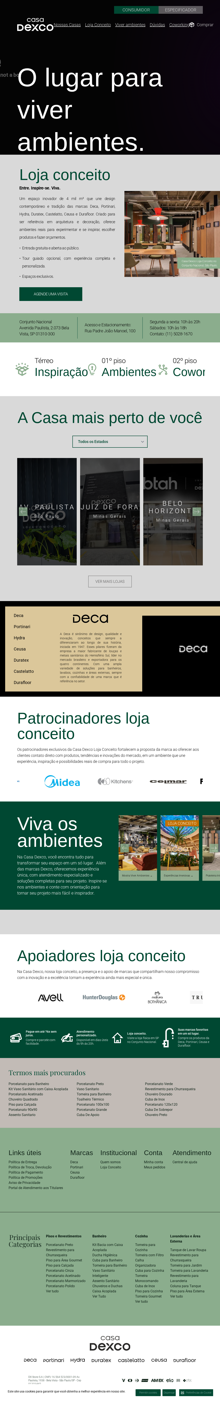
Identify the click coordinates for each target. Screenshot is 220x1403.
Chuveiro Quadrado (23, 1099)
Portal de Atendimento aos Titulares (36, 1188)
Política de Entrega (23, 1162)
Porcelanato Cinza (60, 1271)
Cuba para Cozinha (149, 1271)
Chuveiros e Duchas (107, 1286)
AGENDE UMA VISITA (51, 294)
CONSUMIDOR (136, 9)
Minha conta (153, 1162)
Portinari (22, 626)
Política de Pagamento (26, 1172)
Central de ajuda (185, 1162)
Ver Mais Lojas (110, 581)
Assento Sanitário (105, 1281)
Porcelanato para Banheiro (29, 1084)
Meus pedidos (154, 1167)
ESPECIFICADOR (180, 9)
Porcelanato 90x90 (23, 1110)
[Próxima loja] (197, 511)
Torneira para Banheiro (94, 1094)
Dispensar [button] (169, 1392)
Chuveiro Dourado (158, 1094)
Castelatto (24, 671)
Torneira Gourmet (148, 1296)
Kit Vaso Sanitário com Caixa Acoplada (38, 1089)
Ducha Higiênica (104, 1255)
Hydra (19, 637)
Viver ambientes (130, 24)
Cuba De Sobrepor (159, 1110)
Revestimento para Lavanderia (184, 1278)
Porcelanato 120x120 (161, 1104)
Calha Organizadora (145, 1262)
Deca (18, 615)
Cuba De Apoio (88, 1115)
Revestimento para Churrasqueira (170, 1089)
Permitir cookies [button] (148, 1392)
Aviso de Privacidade (24, 1183)
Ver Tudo (99, 1296)
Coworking (179, 24)
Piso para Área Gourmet (64, 1260)
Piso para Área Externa (187, 1291)
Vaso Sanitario (88, 1089)
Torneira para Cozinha (145, 1247)
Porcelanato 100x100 (93, 1104)
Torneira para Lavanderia (189, 1271)
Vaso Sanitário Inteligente (103, 1273)
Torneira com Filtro (149, 1255)
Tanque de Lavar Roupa (188, 1250)
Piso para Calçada (22, 1104)
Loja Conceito (98, 24)
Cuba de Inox (155, 1099)
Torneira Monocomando (146, 1278)
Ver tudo (52, 1291)
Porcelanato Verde (159, 1084)
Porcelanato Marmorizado (66, 1281)
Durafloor (22, 682)
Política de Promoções (26, 1178)
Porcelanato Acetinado (26, 1094)
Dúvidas (157, 24)
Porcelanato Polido (60, 1286)
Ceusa (20, 649)
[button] (216, 1387)
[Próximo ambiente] (214, 848)
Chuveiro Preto (156, 1115)
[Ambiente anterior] (125, 848)
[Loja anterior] (23, 511)
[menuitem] (42, 1084)
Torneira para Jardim (186, 1265)
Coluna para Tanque (185, 1286)
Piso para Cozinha (149, 1291)
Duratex (21, 660)
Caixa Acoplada (104, 1291)
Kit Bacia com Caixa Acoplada (107, 1247)
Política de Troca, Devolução (30, 1167)
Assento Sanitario (22, 1115)
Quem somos (110, 1162)
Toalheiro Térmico (90, 1099)
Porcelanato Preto (90, 1084)
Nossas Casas (67, 24)
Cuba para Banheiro (107, 1260)
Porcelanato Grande (92, 1110)
